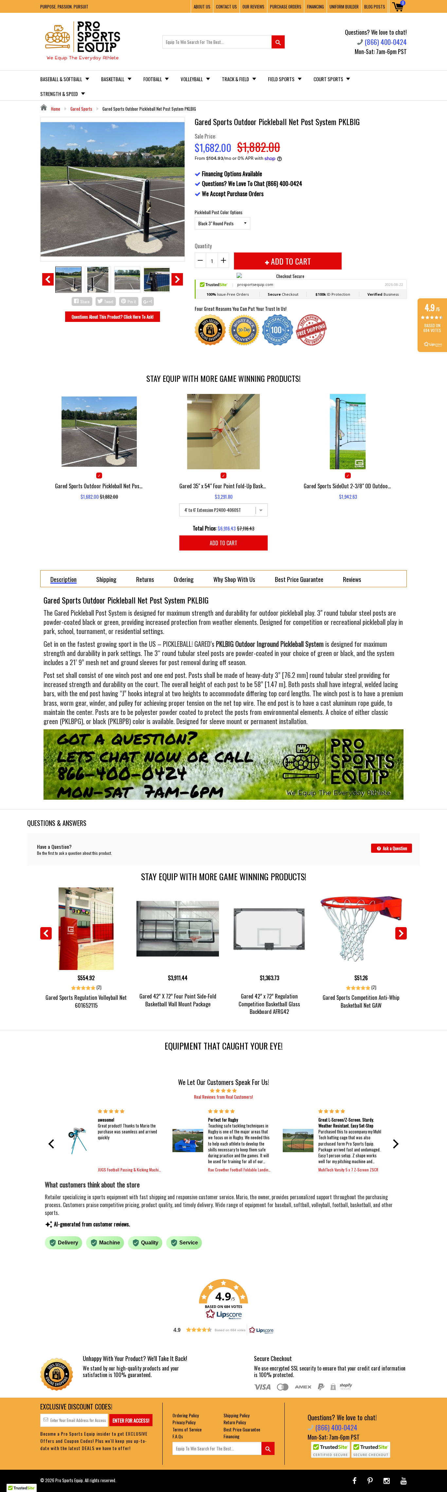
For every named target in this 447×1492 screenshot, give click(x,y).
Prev (48, 279)
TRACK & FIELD (236, 79)
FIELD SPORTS (281, 79)
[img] (223, 1090)
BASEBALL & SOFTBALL (61, 79)
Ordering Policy (185, 1415)
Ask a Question (394, 848)
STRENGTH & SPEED (59, 93)
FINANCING (315, 6)
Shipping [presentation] (106, 579)
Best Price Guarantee (242, 1429)
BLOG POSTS (374, 6)
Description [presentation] (63, 579)
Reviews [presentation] (352, 579)
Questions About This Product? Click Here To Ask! (112, 316)
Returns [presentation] (145, 579)
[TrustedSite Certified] (330, 1450)
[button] (53, 1143)
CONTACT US (226, 6)
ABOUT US (202, 6)
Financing (232, 1436)
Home (55, 108)
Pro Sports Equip (69, 1480)
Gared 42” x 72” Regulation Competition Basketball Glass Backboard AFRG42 (269, 1003)
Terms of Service (187, 1429)
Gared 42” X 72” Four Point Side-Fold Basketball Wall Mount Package (177, 1000)
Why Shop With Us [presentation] (234, 579)
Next (177, 279)
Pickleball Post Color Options (218, 212)
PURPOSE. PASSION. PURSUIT (64, 6)
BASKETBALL (113, 79)
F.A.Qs (177, 1436)
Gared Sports (81, 108)
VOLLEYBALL (192, 79)
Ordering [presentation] (184, 579)
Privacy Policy (183, 1422)
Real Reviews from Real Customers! (223, 1096)
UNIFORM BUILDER (344, 6)
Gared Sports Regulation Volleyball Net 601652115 (86, 1001)
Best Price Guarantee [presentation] (299, 579)
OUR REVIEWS (253, 6)
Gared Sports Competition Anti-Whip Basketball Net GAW (361, 1001)
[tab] (63, 578)
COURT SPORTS (328, 79)
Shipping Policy (236, 1415)
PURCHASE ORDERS (285, 6)
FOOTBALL (153, 79)
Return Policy (235, 1422)
